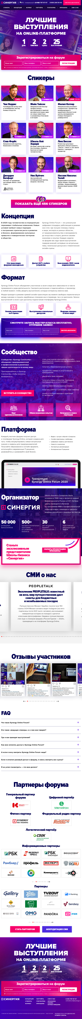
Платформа (51, 7)
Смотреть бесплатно (68, 330)
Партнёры (39, 7)
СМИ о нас (75, 7)
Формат (29, 7)
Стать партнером (25, 929)
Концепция (18, 7)
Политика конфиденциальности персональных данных (31, 1013)
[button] (1, 636)
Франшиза (63, 7)
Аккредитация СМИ (57, 929)
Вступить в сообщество (18, 393)
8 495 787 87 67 (41, 3)
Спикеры (6, 7)
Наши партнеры (49, 1013)
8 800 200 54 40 (56, 3)
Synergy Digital (60, 1015)
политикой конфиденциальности (58, 67)
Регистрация (68, 63)
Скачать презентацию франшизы (55, 550)
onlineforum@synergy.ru (73, 1001)
